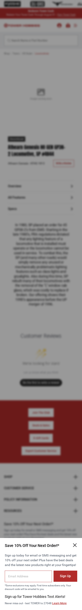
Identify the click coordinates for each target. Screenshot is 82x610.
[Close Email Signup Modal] (74, 545)
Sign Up (65, 576)
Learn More (59, 603)
